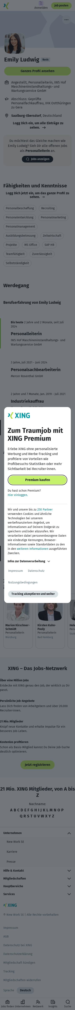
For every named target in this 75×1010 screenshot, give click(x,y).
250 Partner (44, 509)
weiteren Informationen (32, 549)
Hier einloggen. (18, 495)
